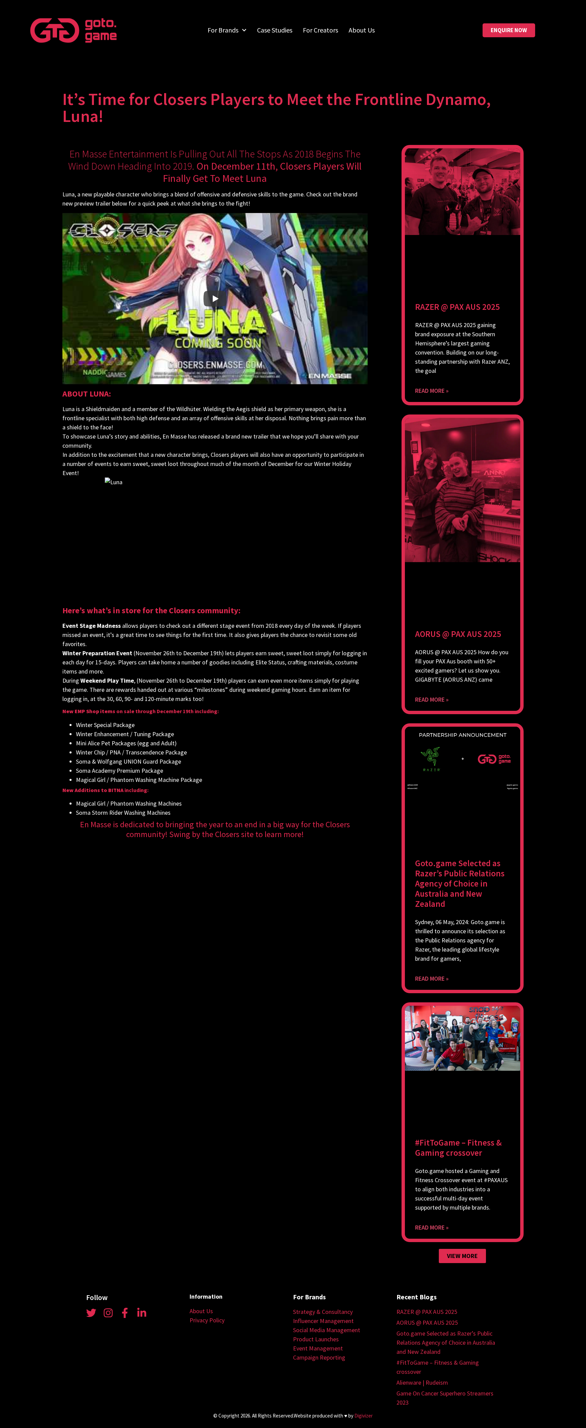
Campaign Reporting (319, 1357)
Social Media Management (326, 1330)
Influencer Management (323, 1321)
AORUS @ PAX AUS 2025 (458, 633)
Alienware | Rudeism (422, 1382)
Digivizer (363, 1415)
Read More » (432, 391)
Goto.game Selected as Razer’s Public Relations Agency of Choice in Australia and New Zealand (460, 883)
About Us (362, 30)
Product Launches (316, 1339)
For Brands (223, 30)
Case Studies (274, 30)
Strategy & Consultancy (323, 1312)
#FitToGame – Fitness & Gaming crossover (458, 1147)
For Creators (320, 30)
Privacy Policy (207, 1320)
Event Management (318, 1348)
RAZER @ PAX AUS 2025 (457, 306)
